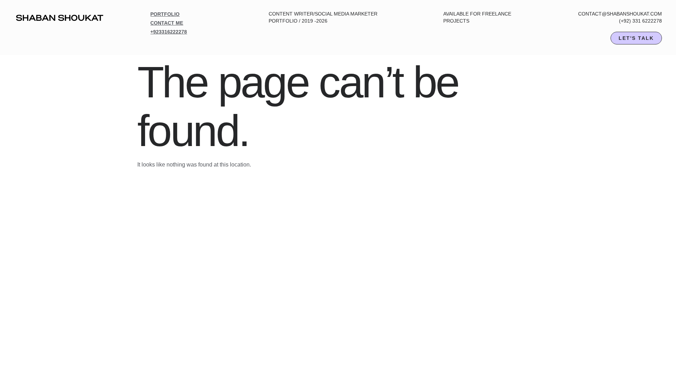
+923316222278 (168, 32)
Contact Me (166, 23)
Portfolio (165, 14)
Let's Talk (636, 38)
